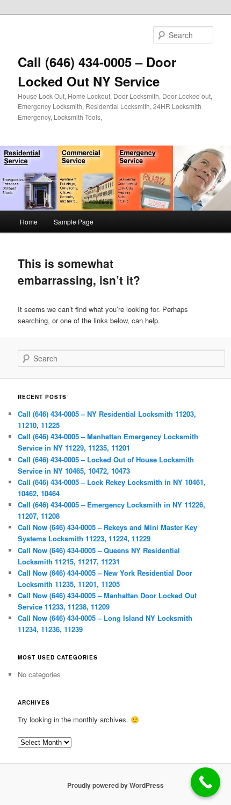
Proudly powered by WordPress (115, 785)
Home (29, 221)
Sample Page (73, 221)
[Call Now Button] (205, 782)
